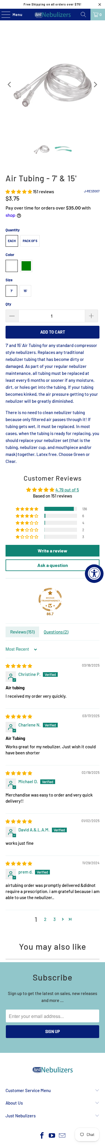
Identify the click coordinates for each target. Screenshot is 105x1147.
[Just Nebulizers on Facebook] (42, 1135)
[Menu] (3, 14)
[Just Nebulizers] (52, 14)
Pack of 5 (30, 241)
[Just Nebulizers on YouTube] (52, 1135)
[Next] (95, 84)
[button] (19, 191)
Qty (8, 304)
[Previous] (10, 84)
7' (11, 291)
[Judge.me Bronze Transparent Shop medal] (50, 599)
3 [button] (54, 919)
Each (12, 241)
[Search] (83, 14)
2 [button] (45, 919)
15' (25, 291)
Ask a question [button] (52, 565)
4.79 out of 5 (67, 489)
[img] (19, 665)
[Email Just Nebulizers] (62, 1135)
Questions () (56, 631)
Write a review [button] (52, 550)
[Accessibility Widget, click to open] (94, 573)
